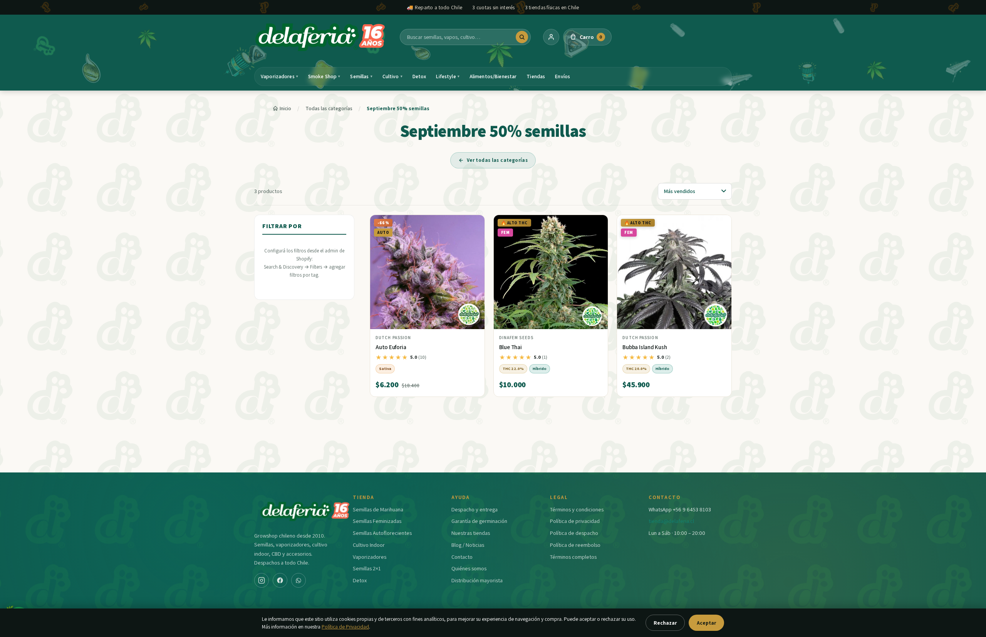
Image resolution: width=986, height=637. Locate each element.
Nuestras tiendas (470, 532)
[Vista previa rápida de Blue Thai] (595, 223)
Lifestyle (447, 76)
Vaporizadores (279, 76)
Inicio (285, 108)
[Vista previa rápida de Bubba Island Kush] (719, 223)
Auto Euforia (391, 347)
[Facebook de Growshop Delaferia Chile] (280, 580)
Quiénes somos (468, 568)
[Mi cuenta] (551, 37)
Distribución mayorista (477, 580)
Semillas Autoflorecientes (382, 532)
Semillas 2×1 (367, 568)
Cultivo (392, 76)
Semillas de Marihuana (378, 509)
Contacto (462, 556)
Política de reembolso (575, 544)
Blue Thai (510, 347)
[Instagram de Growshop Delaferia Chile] (261, 580)
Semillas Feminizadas (377, 520)
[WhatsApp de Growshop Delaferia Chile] (298, 580)
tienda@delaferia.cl (671, 520)
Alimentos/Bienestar (493, 76)
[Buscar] (522, 37)
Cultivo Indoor (369, 544)
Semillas (361, 76)
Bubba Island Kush (644, 347)
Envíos (562, 76)
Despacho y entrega (474, 509)
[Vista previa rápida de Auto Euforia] (472, 223)
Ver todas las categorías (497, 160)
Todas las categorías (328, 108)
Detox (419, 76)
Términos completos (573, 556)
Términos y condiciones (577, 509)
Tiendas (536, 76)
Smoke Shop (324, 76)
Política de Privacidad (345, 626)
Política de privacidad (575, 520)
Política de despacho (574, 532)
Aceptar (706, 622)
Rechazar (665, 622)
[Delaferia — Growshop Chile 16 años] (320, 37)
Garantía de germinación (479, 520)
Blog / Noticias (467, 544)
